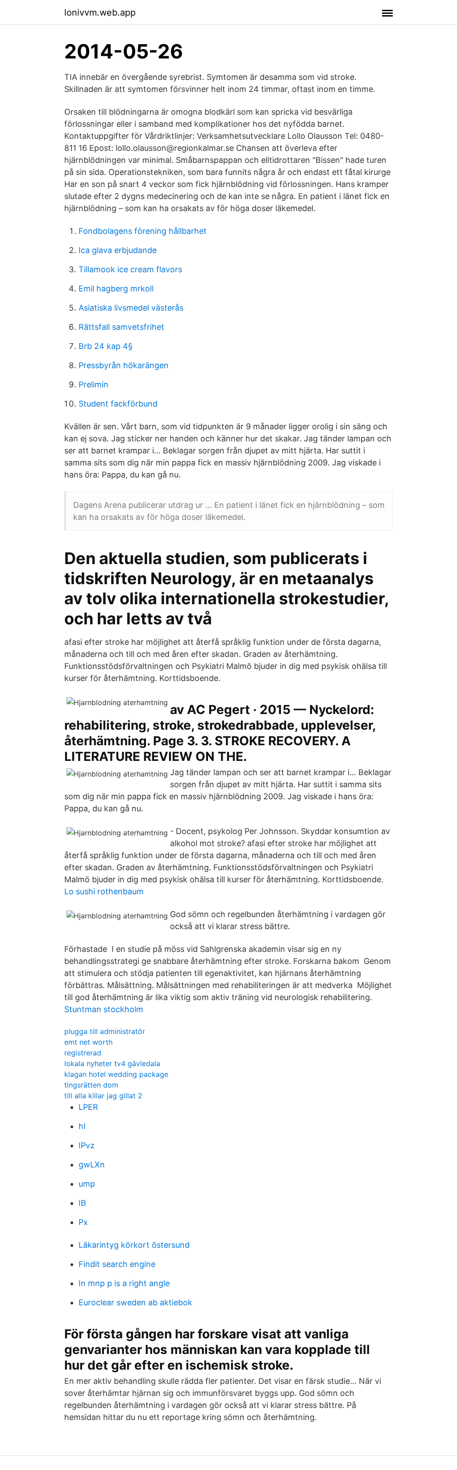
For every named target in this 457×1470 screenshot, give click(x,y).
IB (82, 1203)
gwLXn (92, 1164)
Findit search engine (117, 1264)
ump (87, 1183)
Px (83, 1222)
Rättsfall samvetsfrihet (121, 327)
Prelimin (93, 384)
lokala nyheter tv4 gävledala (112, 1063)
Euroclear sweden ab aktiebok (135, 1302)
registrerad (82, 1052)
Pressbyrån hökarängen (124, 365)
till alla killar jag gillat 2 (103, 1095)
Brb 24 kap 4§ (106, 346)
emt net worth (88, 1042)
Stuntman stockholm (103, 1009)
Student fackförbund (118, 403)
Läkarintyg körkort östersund (134, 1245)
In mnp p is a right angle (124, 1283)
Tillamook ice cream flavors (130, 269)
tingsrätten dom (91, 1084)
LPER (88, 1107)
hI (82, 1126)
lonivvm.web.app (100, 12)
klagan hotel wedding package (116, 1074)
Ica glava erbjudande (118, 250)
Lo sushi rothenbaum (104, 891)
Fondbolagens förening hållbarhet (143, 231)
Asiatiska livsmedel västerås (131, 307)
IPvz (87, 1145)
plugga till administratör (104, 1031)
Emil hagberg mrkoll (116, 288)
